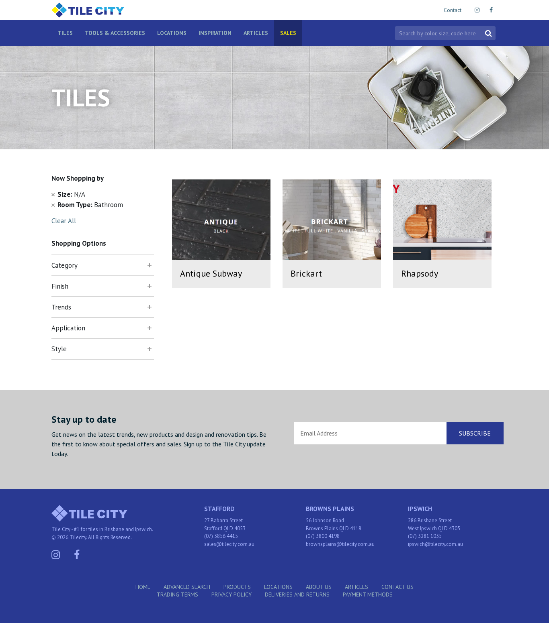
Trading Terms (177, 594)
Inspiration (215, 33)
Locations (171, 33)
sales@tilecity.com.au (229, 544)
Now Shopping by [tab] (77, 178)
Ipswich (420, 509)
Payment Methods (368, 594)
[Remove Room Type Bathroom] (53, 205)
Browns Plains (330, 509)
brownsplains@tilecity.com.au (340, 544)
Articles (256, 33)
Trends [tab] (61, 307)
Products (237, 587)
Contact (452, 10)
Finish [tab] (59, 286)
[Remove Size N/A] (53, 194)
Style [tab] (59, 348)
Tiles (65, 33)
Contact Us (397, 587)
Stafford (219, 509)
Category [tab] (64, 265)
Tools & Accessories (115, 33)
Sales (288, 33)
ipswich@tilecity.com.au (435, 544)
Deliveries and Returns (297, 594)
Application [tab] (68, 328)
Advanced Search (187, 587)
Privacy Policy (231, 594)
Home (142, 587)
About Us (319, 587)
